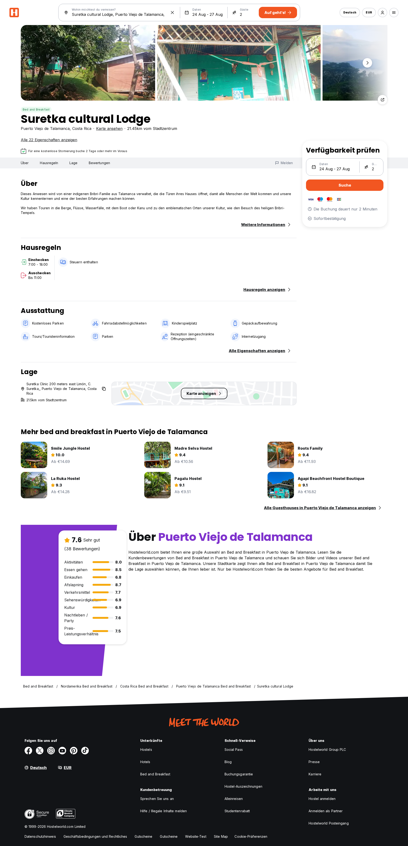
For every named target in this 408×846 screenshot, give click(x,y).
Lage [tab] (73, 163)
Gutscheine (143, 836)
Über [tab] (25, 163)
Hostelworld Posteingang (328, 823)
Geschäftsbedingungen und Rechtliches (95, 836)
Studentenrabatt (237, 811)
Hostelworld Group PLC (327, 750)
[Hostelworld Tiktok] (85, 750)
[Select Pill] (382, 12)
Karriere (315, 774)
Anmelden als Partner (326, 811)
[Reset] (172, 12)
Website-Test (195, 836)
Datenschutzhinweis (40, 836)
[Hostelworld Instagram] (51, 750)
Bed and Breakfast (36, 109)
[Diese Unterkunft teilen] (382, 99)
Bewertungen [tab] (99, 163)
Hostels (146, 750)
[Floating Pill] (367, 63)
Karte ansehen (109, 128)
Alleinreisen (234, 799)
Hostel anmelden (322, 799)
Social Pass (234, 750)
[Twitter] (39, 750)
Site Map (221, 836)
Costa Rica (81, 128)
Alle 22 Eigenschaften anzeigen (49, 139)
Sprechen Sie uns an (157, 799)
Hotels (145, 762)
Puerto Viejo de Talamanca (45, 128)
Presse (314, 762)
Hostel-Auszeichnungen (243, 786)
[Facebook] (28, 750)
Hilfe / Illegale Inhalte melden (163, 811)
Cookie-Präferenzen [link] (250, 836)
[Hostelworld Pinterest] (73, 750)
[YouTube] (62, 750)
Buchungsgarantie (239, 774)
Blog (228, 762)
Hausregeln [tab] (49, 163)
